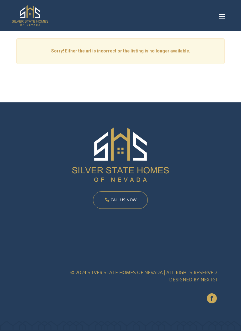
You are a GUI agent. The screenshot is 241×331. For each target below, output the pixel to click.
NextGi (209, 279)
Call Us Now (123, 199)
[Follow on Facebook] (212, 298)
